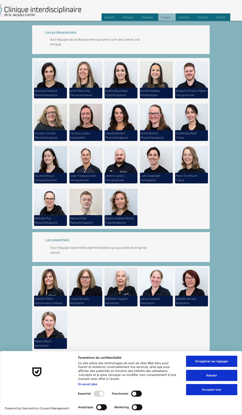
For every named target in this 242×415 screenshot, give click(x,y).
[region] (50, 93)
